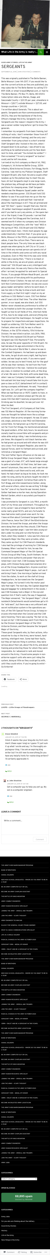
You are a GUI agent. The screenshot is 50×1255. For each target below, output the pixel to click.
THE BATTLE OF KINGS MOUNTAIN (13, 896)
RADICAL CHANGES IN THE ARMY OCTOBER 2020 (18, 940)
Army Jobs (5, 1163)
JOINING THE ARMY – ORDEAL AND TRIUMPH (16, 911)
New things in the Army (10, 1240)
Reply (9, 771)
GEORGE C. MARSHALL (11, 715)
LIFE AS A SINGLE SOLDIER (10, 935)
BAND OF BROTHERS (8, 870)
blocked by (26, 1198)
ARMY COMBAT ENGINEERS (10, 901)
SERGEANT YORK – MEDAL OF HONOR (14, 944)
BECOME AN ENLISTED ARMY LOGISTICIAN (16, 954)
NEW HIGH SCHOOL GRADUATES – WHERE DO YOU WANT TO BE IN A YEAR (24, 881)
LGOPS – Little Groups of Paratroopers (17, 706)
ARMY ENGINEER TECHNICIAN (11, 920)
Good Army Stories (9, 62)
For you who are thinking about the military (17, 1221)
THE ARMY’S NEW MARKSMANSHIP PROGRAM (17, 865)
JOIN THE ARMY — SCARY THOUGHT (13, 916)
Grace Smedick (11, 734)
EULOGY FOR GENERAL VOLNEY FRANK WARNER (18, 925)
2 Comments (35, 72)
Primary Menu (47, 52)
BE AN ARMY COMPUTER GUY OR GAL (14, 887)
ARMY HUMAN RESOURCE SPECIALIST (14, 906)
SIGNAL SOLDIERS (7, 875)
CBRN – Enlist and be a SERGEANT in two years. (19, 949)
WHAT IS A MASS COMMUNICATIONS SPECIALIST (18, 930)
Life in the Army (25, 62)
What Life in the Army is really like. (19, 52)
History (4, 1231)
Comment (40, 839)
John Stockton (24, 72)
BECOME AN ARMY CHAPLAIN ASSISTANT (15, 892)
